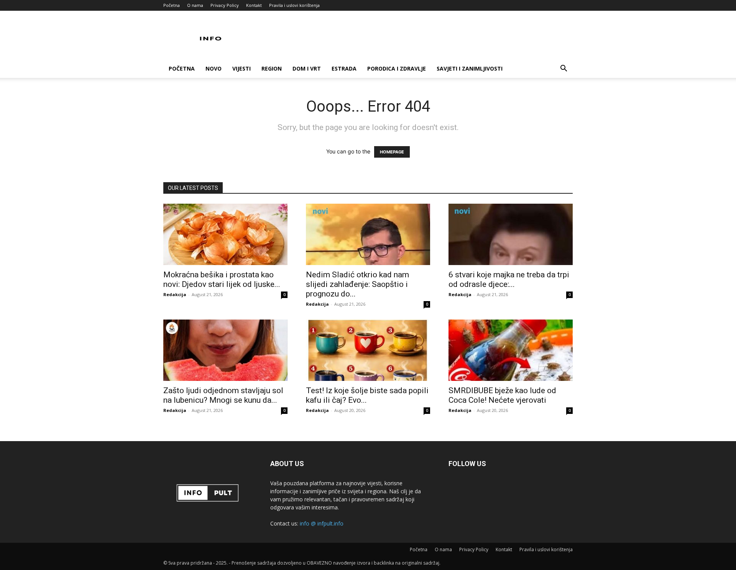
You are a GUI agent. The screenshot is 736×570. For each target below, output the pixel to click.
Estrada (344, 68)
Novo (213, 68)
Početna (171, 5)
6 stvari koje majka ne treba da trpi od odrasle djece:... (509, 279)
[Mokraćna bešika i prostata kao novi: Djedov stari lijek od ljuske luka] (225, 234)
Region (271, 68)
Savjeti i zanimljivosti (470, 68)
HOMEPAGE (392, 152)
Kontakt (254, 5)
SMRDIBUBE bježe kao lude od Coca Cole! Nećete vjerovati (502, 395)
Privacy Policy (224, 5)
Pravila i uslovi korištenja (294, 5)
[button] (563, 69)
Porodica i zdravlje (396, 68)
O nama (195, 5)
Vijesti (241, 68)
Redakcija (174, 294)
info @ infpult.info (321, 523)
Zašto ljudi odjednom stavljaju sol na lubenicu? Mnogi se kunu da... (223, 395)
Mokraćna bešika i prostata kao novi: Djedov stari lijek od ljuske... (221, 279)
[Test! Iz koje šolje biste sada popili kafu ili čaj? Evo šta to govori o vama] (368, 350)
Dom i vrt (306, 68)
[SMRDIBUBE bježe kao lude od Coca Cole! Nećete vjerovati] (511, 350)
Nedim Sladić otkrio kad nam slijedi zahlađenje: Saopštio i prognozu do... (357, 284)
